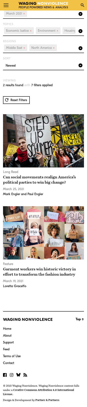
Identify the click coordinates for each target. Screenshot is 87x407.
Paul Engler (35, 194)
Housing (72, 30)
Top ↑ (80, 319)
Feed (6, 349)
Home (7, 329)
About (7, 335)
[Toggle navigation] (6, 5)
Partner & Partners (47, 400)
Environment (48, 30)
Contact (8, 363)
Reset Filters (18, 100)
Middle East (15, 48)
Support (8, 342)
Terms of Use (12, 356)
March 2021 (15, 13)
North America (43, 48)
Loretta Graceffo (14, 286)
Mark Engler (11, 194)
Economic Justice (19, 30)
